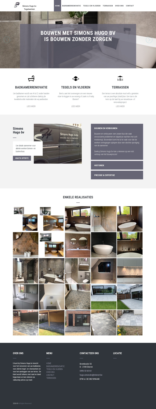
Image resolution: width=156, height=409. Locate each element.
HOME (57, 6)
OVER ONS (119, 6)
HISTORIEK (99, 165)
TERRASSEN (108, 6)
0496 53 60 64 (85, 371)
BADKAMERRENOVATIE (71, 6)
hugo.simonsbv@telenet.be (91, 375)
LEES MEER (31, 106)
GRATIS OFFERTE (22, 158)
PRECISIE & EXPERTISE (104, 175)
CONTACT (130, 6)
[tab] (117, 128)
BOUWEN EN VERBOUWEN (105, 128)
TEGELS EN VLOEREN (91, 6)
